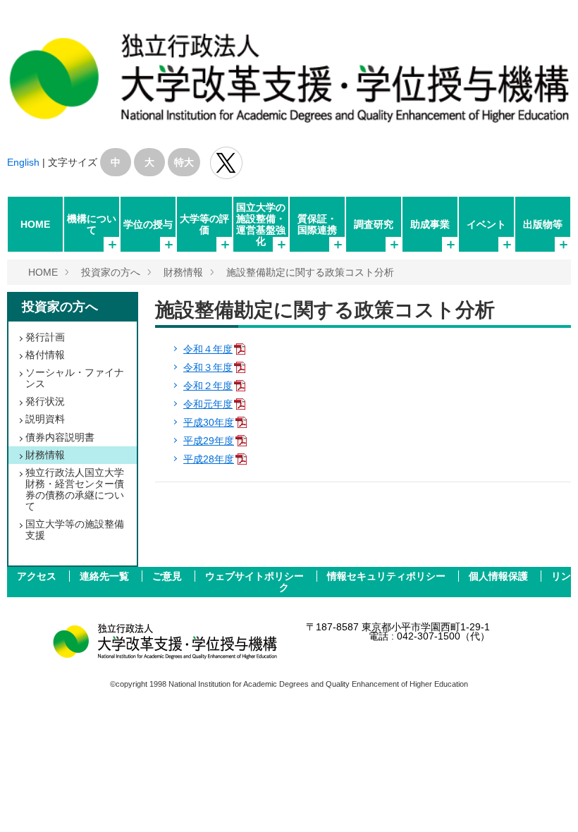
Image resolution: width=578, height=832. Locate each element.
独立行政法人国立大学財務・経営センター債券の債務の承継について (74, 489)
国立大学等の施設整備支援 (74, 529)
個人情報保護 (500, 576)
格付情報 (45, 354)
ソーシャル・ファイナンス (74, 378)
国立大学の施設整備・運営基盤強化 (260, 224)
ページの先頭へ (548, 802)
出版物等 (542, 224)
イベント (486, 224)
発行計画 (45, 337)
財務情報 (183, 272)
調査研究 (373, 224)
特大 (184, 162)
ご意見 (168, 576)
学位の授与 (148, 224)
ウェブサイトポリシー (256, 576)
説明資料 (45, 418)
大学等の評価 (204, 224)
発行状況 (45, 401)
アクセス (38, 576)
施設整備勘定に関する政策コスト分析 (310, 272)
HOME (35, 224)
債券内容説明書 (59, 437)
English (23, 162)
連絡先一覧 (106, 576)
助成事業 (430, 224)
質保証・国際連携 (317, 224)
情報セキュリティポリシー (387, 576)
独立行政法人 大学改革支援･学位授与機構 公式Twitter (226, 163)
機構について (91, 224)
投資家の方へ (110, 272)
